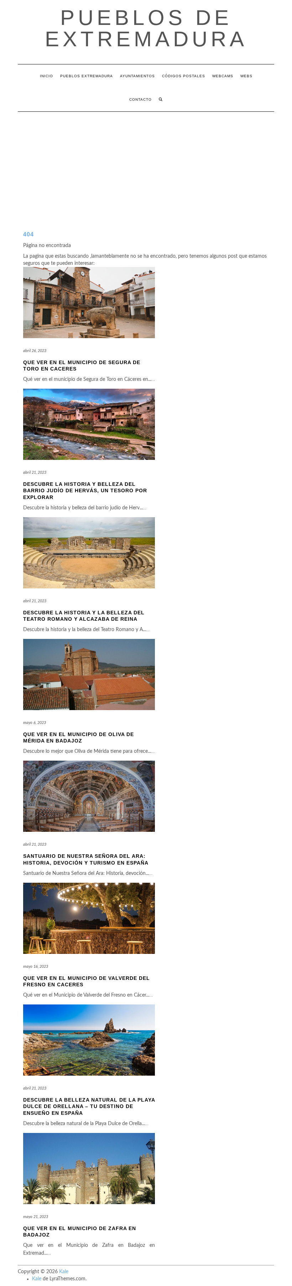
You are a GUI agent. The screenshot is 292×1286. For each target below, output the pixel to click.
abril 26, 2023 (34, 351)
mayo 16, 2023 (35, 967)
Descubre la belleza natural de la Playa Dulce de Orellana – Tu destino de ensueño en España (89, 1106)
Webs (246, 76)
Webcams (222, 76)
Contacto (140, 99)
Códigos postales (183, 76)
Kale (63, 1271)
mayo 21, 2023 (35, 1217)
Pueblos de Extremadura (146, 28)
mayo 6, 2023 (34, 723)
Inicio (46, 76)
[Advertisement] (146, 165)
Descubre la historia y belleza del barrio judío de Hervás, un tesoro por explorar (85, 490)
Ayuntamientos (137, 76)
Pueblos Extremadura (86, 76)
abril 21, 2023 (34, 472)
